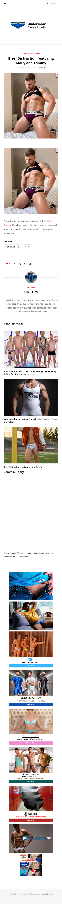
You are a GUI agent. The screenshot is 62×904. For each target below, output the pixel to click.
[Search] (47, 3)
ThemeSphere (46, 894)
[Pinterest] (24, 264)
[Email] (29, 264)
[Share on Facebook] (15, 264)
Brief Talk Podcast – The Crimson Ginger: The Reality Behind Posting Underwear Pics (30, 372)
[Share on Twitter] (20, 264)
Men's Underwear (32, 53)
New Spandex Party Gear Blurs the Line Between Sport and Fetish (30, 420)
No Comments (39, 68)
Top (31, 899)
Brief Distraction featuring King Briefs (23, 467)
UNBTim (31, 292)
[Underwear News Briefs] (31, 25)
